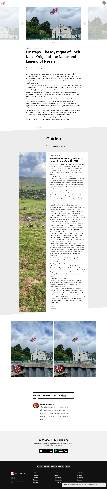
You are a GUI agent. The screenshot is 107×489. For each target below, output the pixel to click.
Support (57, 475)
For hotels (79, 475)
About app (35, 475)
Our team (35, 479)
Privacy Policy (58, 479)
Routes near (36, 48)
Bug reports (58, 477)
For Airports (80, 477)
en (54, 68)
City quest (79, 479)
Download (35, 477)
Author (30, 48)
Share (41, 48)
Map (27, 48)
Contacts (35, 482)
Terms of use (58, 482)
